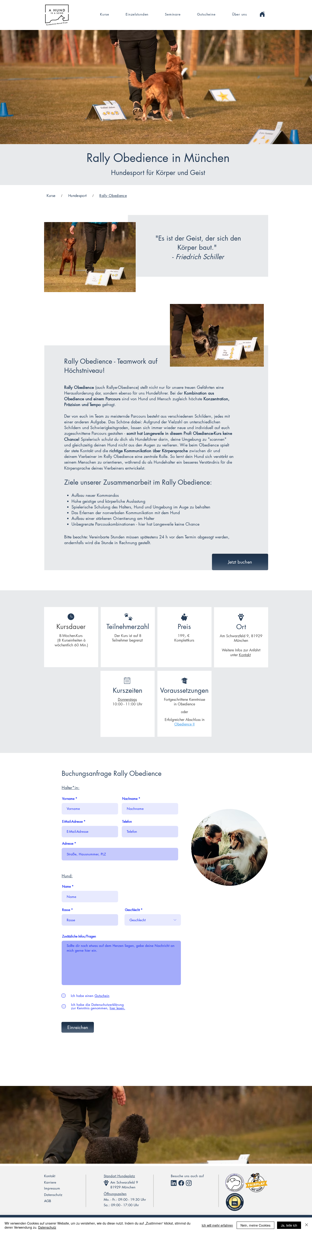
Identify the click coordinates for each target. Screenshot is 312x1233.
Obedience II (184, 724)
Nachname (129, 798)
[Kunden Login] (262, 14)
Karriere (50, 1182)
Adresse (67, 843)
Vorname (68, 798)
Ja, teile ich (289, 1225)
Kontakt (245, 655)
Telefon (127, 821)
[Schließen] (306, 1225)
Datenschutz (47, 1227)
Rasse (66, 909)
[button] (173, 14)
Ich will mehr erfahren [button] (217, 1225)
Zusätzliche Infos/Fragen (79, 936)
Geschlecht (132, 909)
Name (66, 886)
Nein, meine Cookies (255, 1225)
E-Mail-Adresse (72, 821)
